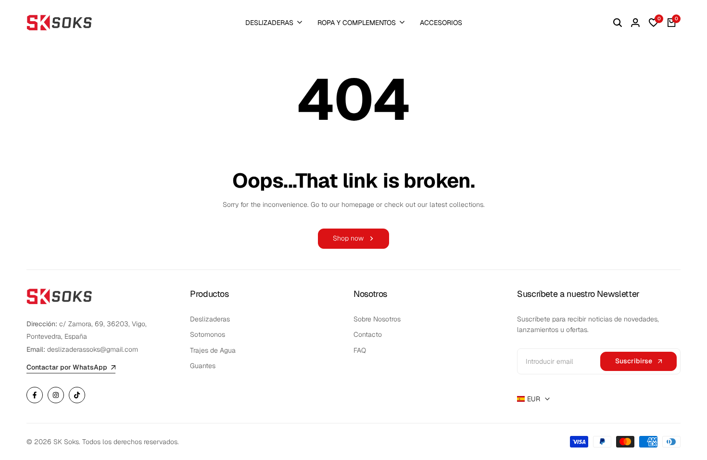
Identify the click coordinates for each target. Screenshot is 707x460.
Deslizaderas (210, 319)
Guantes (202, 365)
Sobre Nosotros (377, 319)
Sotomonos (207, 334)
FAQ (360, 350)
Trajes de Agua (213, 350)
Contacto (368, 334)
